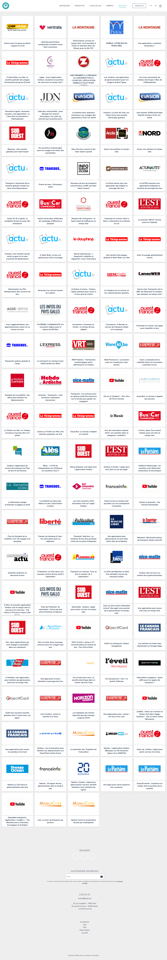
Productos (80, 6)
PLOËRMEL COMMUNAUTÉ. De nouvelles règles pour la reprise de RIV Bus (50, 327)
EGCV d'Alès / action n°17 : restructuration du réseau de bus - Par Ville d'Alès (83, 645)
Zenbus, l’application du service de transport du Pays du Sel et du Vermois (17, 468)
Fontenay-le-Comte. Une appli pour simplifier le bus (149, 326)
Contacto (139, 6)
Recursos (122, 6)
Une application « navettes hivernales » (149, 44)
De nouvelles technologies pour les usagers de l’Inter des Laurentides (50, 150)
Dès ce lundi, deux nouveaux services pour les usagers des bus (50, 645)
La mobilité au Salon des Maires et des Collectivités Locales (50, 503)
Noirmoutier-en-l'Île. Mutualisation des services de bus (17, 291)
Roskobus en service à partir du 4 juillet (50, 291)
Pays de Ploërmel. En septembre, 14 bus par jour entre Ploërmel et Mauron (50, 609)
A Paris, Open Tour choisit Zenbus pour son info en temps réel (149, 433)
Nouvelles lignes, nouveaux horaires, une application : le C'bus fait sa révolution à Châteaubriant (17, 115)
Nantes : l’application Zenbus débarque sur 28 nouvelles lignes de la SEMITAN (116, 750)
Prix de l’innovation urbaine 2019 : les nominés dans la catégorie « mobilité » (116, 433)
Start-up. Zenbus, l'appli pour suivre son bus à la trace (150, 750)
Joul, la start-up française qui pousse (50, 821)
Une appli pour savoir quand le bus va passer (116, 785)
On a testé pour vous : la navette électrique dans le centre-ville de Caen (83, 680)
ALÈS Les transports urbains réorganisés (116, 644)
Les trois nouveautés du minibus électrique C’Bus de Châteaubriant (149, 80)
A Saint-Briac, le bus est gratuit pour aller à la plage (50, 256)
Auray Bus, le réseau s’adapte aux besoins (150, 397)
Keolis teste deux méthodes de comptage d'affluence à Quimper (50, 221)
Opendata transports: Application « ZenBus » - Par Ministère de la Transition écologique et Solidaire (17, 821)
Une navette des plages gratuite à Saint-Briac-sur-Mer (116, 256)
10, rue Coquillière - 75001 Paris (84, 903)
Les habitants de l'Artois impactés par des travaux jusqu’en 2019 (83, 715)
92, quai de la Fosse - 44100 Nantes (85, 906)
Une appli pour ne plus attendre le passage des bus (50, 680)
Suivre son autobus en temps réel (116, 150)
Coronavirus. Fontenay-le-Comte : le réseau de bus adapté (83, 327)
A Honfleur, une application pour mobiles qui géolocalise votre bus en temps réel (17, 680)
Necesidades (64, 6)
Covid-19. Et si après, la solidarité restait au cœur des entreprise (17, 221)
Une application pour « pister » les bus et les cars (116, 715)
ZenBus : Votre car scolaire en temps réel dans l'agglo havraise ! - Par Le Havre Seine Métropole (149, 715)
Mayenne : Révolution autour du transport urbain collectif (149, 538)
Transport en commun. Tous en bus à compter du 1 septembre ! (83, 574)
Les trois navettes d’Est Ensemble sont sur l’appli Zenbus (83, 503)
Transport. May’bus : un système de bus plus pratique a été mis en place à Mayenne (83, 539)
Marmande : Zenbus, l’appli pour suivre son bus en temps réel (83, 609)
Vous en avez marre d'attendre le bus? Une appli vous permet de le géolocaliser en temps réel (116, 609)
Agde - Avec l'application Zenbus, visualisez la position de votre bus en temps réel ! (50, 80)
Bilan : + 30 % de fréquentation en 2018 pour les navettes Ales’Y (50, 468)
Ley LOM (85, 933)
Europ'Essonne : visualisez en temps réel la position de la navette (149, 786)
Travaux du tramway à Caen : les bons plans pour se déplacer (50, 539)
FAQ (84, 927)
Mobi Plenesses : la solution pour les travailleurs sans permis (116, 362)
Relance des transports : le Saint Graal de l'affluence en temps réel (83, 221)
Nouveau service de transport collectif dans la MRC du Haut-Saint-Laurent (83, 186)
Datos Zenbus (85, 930)
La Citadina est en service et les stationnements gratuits (116, 291)
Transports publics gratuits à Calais (17, 362)
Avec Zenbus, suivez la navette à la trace (50, 715)
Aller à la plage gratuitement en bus (150, 256)
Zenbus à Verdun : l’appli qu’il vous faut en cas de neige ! (117, 468)
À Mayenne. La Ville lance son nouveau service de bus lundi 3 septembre (50, 574)
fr (151, 6)
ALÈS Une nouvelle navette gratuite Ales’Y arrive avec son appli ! (17, 715)
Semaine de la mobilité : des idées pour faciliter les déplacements (17, 397)
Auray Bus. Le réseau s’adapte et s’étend (83, 432)
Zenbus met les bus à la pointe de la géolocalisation (149, 574)
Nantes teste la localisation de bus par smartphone (83, 821)
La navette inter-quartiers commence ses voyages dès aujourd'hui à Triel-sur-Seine (83, 115)
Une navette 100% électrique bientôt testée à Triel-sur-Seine (150, 115)
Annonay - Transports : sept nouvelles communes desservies (50, 397)
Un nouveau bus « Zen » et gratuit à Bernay (116, 680)
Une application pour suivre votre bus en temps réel (150, 609)
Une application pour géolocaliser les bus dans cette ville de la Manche (116, 539)
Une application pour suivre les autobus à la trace (17, 750)
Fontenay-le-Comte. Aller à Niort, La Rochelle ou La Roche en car (116, 221)
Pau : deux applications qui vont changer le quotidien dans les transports (17, 645)
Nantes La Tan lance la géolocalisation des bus (17, 785)
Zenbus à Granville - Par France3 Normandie (149, 503)
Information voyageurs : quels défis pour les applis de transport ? (150, 680)
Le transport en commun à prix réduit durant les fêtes (50, 362)
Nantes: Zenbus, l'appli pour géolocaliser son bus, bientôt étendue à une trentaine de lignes (83, 786)
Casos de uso (95, 6)
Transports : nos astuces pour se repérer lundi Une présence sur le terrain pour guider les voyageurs (83, 398)
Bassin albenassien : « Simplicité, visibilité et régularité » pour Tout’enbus (83, 256)
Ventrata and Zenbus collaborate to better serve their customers (50, 44)
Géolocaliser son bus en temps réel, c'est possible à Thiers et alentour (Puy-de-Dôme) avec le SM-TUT (83, 45)
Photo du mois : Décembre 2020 (50, 185)
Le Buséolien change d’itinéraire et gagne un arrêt (17, 503)
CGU (84, 925)
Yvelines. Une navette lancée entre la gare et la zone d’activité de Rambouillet (17, 256)
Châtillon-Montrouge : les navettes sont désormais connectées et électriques (149, 468)
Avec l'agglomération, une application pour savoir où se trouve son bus (17, 327)
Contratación (84, 922)
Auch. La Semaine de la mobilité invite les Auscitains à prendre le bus (149, 362)
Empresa (109, 6)
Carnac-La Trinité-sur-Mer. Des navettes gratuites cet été (50, 432)
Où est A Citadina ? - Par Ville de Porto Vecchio (116, 397)
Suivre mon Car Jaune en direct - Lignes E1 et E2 (17, 44)
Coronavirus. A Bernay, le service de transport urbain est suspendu (116, 327)
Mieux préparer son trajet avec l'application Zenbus (83, 468)
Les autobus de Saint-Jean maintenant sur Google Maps (149, 644)
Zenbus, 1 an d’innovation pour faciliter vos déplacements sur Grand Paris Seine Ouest (50, 750)
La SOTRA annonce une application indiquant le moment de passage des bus (149, 186)
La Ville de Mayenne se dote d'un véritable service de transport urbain (116, 574)
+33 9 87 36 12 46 (84, 909)
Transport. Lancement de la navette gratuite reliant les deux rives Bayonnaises (17, 186)
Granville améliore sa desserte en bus (17, 574)
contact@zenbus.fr (84, 898)
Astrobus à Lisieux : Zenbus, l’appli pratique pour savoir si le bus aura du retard (83, 291)
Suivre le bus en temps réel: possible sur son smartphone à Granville (116, 503)
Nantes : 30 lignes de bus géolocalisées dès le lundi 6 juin (50, 786)
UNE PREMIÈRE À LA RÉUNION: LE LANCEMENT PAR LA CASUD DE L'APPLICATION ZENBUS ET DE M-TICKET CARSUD (83, 80)
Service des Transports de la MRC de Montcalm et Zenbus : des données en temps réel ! (150, 291)
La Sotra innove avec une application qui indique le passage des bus (117, 186)
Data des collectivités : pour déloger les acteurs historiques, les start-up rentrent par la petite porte (50, 115)
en (156, 6)
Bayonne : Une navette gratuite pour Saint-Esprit (17, 150)
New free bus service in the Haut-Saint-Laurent (83, 150)
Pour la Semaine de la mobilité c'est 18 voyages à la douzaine (17, 539)
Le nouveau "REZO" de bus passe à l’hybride (149, 221)
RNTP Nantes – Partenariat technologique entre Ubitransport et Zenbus (83, 362)
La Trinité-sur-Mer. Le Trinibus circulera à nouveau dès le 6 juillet (17, 433)
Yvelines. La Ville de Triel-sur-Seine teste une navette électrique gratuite (116, 115)
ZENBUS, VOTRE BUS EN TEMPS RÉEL (116, 44)
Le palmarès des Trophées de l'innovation (83, 750)
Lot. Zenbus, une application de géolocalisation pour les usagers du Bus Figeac (116, 80)
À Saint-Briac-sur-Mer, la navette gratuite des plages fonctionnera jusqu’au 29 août (17, 80)
